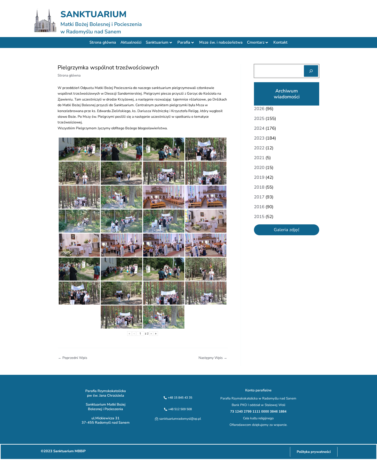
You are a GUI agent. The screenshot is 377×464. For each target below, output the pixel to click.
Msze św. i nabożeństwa (221, 42)
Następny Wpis (213, 358)
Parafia (183, 42)
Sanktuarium (157, 42)
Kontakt (280, 42)
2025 (259, 118)
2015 (259, 217)
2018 (259, 187)
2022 (259, 148)
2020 (259, 168)
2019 (259, 177)
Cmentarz (255, 42)
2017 (259, 197)
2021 (259, 158)
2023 (259, 138)
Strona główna (102, 42)
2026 (259, 109)
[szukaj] (311, 71)
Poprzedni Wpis (72, 358)
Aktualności (130, 42)
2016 (259, 207)
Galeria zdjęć (286, 230)
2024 (259, 128)
